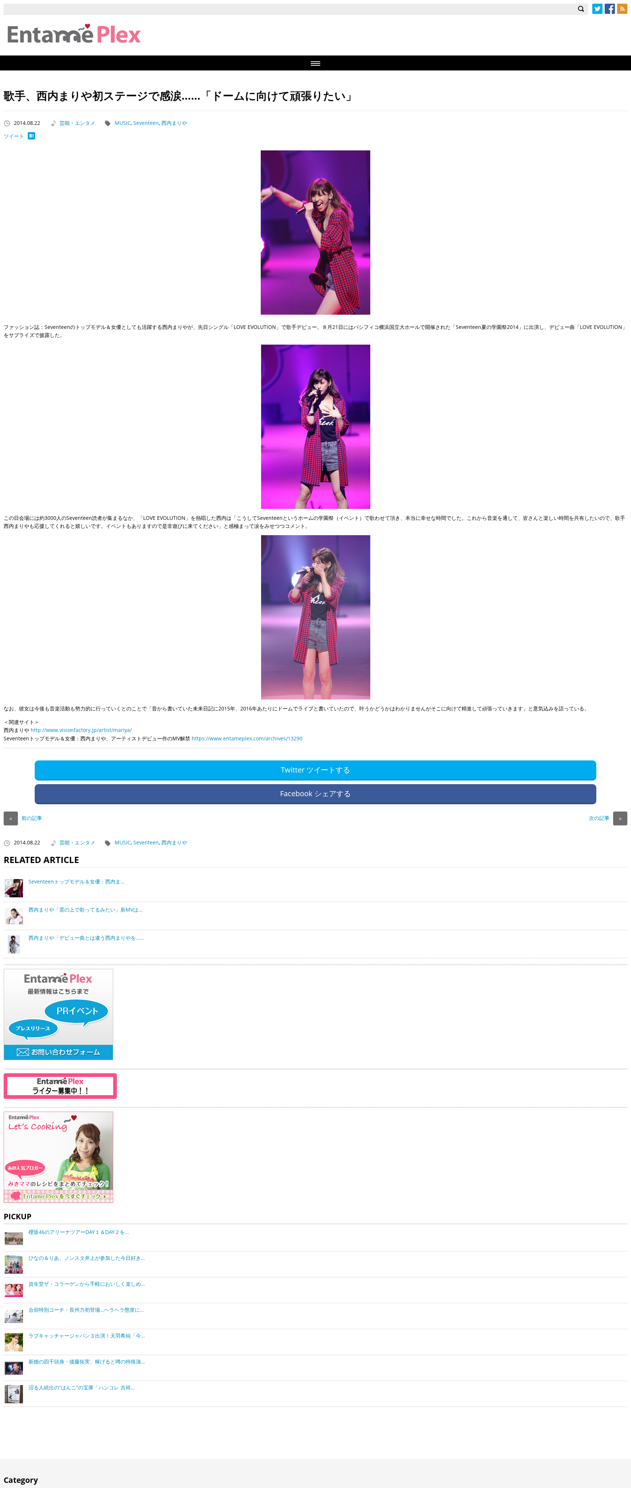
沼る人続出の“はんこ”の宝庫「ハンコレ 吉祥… (81, 1387)
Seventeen (146, 122)
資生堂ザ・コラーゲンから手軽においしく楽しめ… (86, 1283)
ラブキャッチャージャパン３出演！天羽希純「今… (86, 1335)
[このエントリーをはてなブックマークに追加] (31, 137)
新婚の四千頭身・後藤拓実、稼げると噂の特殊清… (86, 1361)
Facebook (610, 9)
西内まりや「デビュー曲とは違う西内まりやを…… (86, 937)
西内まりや (174, 122)
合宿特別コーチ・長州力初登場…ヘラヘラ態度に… (86, 1309)
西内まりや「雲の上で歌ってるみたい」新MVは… (85, 909)
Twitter (597, 9)
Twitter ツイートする (315, 770)
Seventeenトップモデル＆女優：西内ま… (76, 881)
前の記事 (25, 817)
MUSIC (123, 122)
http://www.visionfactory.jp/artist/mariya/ (81, 729)
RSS (622, 9)
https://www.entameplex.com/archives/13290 (247, 738)
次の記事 (605, 817)
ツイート (14, 136)
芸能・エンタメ (77, 122)
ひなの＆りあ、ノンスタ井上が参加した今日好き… (86, 1257)
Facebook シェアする (315, 793)
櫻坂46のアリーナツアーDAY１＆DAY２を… (78, 1231)
